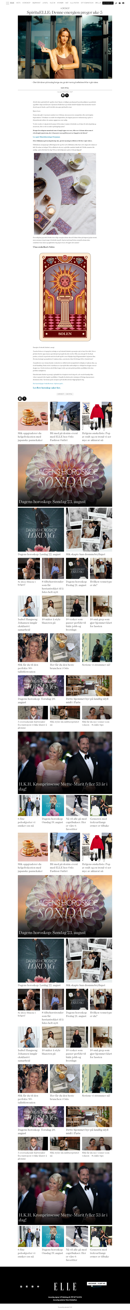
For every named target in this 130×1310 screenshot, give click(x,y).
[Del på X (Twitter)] (67, 95)
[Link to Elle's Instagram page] (21, 1287)
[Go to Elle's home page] (65, 1286)
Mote (18, 3)
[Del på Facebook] (63, 95)
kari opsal (69, 394)
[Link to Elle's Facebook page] (27, 1287)
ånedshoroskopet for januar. (51, 137)
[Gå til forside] (12, 3)
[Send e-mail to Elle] (38, 1287)
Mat (66, 3)
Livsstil (45, 3)
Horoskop (26, 3)
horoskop (61, 394)
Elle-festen (74, 3)
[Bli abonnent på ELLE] (96, 1286)
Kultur (52, 3)
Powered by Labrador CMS (65, 1307)
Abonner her (108, 3)
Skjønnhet (36, 3)
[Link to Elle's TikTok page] (32, 1287)
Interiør (60, 3)
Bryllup (98, 3)
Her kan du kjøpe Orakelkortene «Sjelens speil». (48, 383)
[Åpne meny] (7, 2)
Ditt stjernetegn (87, 3)
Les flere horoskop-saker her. (47, 388)
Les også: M (37, 137)
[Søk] (116, 3)
